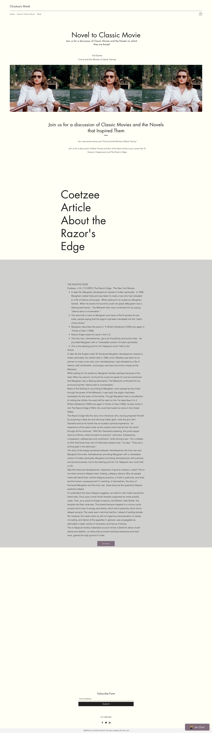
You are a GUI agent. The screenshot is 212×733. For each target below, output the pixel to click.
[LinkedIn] (109, 722)
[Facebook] (102, 722)
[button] (200, 14)
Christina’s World (20, 6)
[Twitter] (106, 722)
